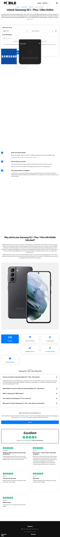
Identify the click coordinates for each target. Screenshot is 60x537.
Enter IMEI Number (7, 34)
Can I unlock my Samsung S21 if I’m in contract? (17, 398)
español (39, 3)
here (21, 417)
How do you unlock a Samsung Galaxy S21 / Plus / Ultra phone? (21, 377)
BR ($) (46, 3)
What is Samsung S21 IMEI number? (13, 393)
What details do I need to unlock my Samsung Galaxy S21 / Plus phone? (23, 388)
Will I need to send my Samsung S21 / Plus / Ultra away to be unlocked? (23, 403)
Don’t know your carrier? (31, 157)
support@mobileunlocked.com (31, 529)
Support (30, 422)
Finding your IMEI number (17, 157)
